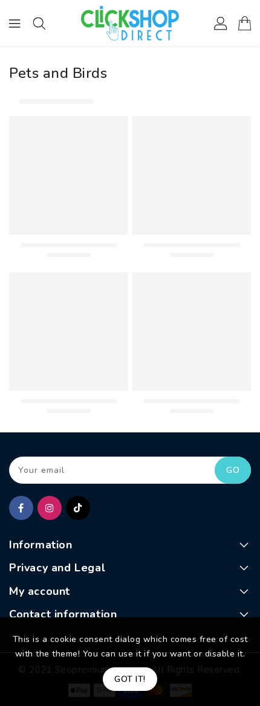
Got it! (130, 679)
